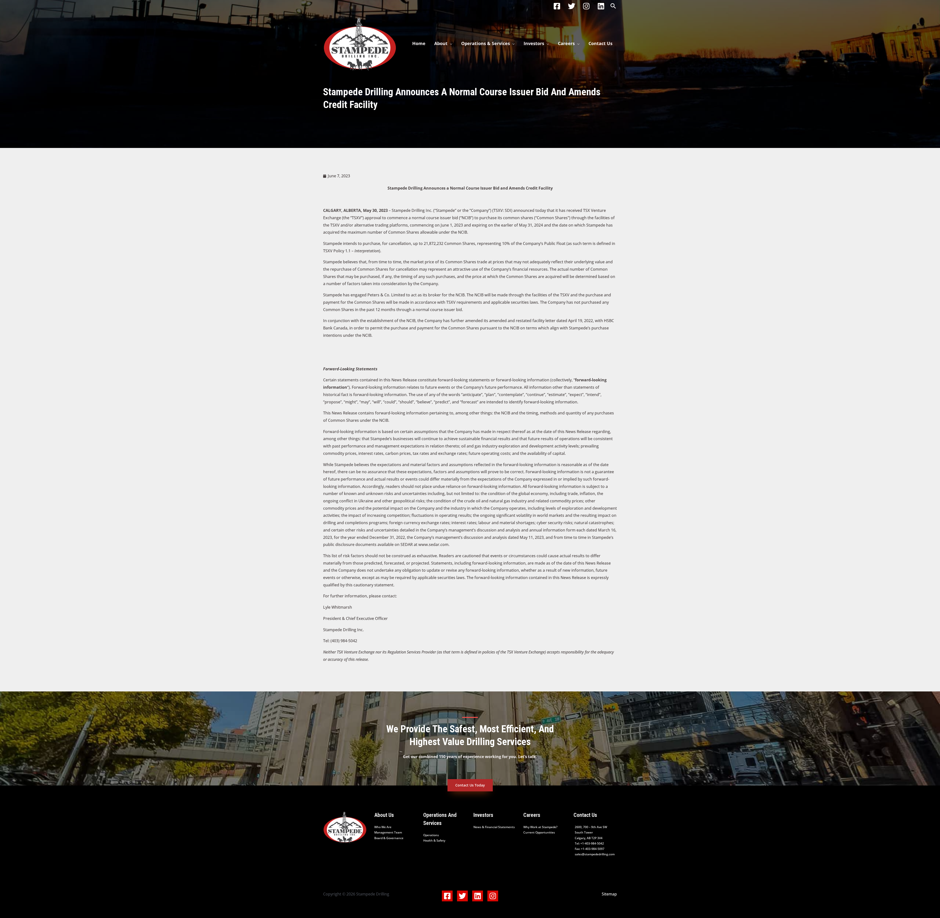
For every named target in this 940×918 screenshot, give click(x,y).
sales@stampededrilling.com (595, 854)
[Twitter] (571, 6)
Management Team (388, 832)
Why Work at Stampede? (540, 827)
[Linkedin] (601, 6)
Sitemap (609, 894)
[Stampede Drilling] (360, 43)
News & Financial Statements (494, 827)
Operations (431, 835)
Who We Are (382, 827)
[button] (613, 6)
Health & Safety (434, 840)
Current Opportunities (539, 832)
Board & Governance (388, 838)
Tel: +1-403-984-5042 (589, 843)
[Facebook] (557, 6)
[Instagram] (586, 6)
